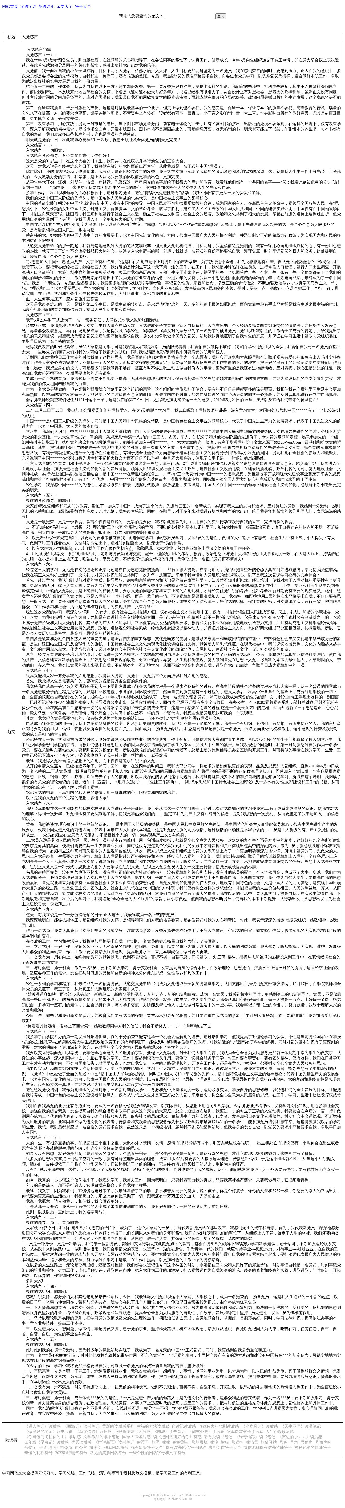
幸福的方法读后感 (153, 1426)
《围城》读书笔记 (169, 1431)
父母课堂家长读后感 (245, 1431)
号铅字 (30, 1447)
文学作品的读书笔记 (101, 1437)
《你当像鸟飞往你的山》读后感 (52, 1437)
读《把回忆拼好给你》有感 (177, 1437)
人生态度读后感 (280, 1431)
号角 (294, 1442)
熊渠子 (143, 1442)
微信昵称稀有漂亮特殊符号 (267, 1447)
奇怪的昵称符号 (38, 1453)
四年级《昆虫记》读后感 (46, 1442)
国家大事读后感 (136, 1437)
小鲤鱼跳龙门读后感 (132, 1431)
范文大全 (65, 6)
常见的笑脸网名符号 (108, 1453)
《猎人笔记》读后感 (42, 1426)
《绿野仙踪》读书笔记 (255, 1437)
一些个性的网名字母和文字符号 (157, 1453)
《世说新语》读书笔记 (114, 1442)
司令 (54, 1447)
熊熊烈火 (181, 1442)
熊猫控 (237, 1442)
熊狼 (214, 1442)
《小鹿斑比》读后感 (259, 1426)
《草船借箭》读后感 (93, 1431)
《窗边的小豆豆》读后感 (300, 1437)
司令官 (81, 1447)
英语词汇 (46, 6)
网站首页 (10, 6)
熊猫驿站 (269, 1442)
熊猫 (225, 1442)
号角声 (307, 1442)
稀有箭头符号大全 (147, 1447)
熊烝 (156, 1442)
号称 (283, 1442)
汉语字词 (28, 6)
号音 (43, 1447)
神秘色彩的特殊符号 (312, 1447)
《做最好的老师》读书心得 (48, 1431)
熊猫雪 (252, 1442)
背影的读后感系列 (118, 1426)
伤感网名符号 (116, 1447)
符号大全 (83, 6)
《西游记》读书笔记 (81, 1426)
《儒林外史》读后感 (206, 1431)
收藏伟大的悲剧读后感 (219, 1426)
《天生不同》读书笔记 (300, 1426)
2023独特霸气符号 (71, 1453)
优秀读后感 (81, 1442)
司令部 (95, 1447)
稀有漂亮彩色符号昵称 (186, 1447)
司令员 (66, 1447)
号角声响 (323, 1442)
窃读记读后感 (184, 1426)
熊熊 (166, 1442)
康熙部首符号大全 (225, 1447)
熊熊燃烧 (199, 1442)
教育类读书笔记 (218, 1437)
